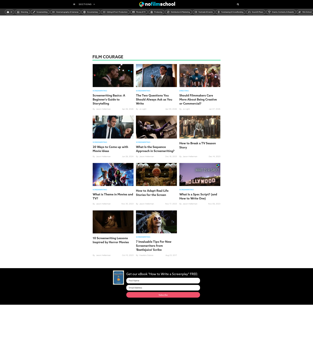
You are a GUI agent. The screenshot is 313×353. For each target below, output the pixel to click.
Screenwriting (42, 12)
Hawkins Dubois (146, 255)
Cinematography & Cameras (67, 12)
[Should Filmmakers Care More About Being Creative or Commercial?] (199, 75)
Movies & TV (141, 12)
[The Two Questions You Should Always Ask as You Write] (156, 75)
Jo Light (142, 109)
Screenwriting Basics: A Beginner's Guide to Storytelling (109, 99)
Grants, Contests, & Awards (283, 12)
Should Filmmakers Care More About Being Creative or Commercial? (198, 99)
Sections (85, 4)
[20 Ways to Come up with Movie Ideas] (113, 127)
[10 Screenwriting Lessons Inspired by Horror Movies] (113, 222)
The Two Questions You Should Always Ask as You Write (154, 99)
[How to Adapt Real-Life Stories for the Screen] (156, 174)
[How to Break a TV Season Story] (199, 127)
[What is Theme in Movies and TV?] (113, 174)
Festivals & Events (205, 12)
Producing (158, 12)
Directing (24, 12)
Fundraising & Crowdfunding (232, 12)
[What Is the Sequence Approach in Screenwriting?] (156, 127)
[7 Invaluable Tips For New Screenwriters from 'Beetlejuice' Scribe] (156, 221)
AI (11, 12)
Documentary (92, 12)
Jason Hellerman (103, 109)
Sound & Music (257, 12)
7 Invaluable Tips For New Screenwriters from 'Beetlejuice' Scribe (153, 246)
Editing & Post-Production (117, 12)
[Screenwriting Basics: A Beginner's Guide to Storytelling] (113, 75)
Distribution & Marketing (180, 12)
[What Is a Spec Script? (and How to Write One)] (199, 174)
